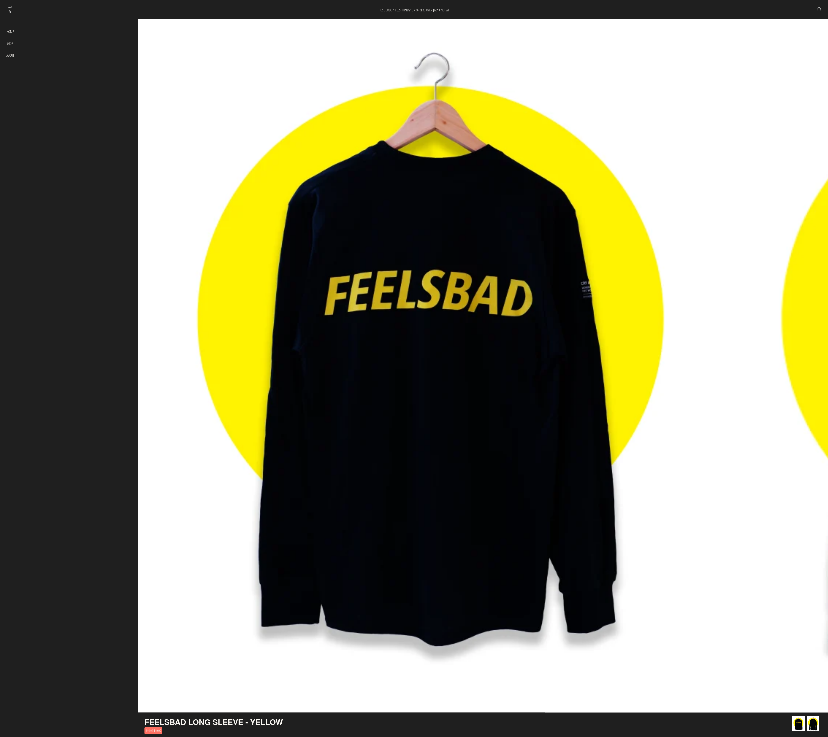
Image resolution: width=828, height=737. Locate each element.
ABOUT (10, 55)
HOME (10, 31)
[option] (798, 723)
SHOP (9, 43)
